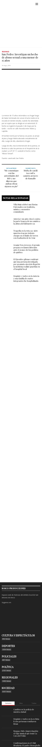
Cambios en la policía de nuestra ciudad (23, 710)
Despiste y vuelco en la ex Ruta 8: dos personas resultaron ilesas (26, 721)
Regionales (5, 52)
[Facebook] (14, 602)
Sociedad (8, 687)
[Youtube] (25, 602)
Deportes (8, 645)
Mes (21, 703)
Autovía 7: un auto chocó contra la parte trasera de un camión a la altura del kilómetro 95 (26, 221)
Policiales (9, 656)
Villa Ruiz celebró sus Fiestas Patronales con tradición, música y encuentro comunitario (25, 208)
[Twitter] (21, 602)
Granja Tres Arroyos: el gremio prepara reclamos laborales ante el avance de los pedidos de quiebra (26, 248)
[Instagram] (17, 602)
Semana (8, 703)
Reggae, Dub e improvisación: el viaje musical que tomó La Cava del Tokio (25, 733)
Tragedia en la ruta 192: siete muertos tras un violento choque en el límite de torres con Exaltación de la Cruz (25, 234)
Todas (34, 703)
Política (8, 666)
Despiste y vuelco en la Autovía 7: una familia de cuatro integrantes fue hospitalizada (26, 278)
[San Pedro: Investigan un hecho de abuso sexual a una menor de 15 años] (21, 91)
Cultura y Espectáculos (18, 635)
